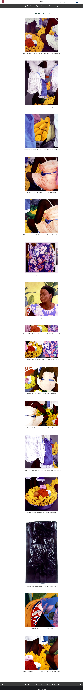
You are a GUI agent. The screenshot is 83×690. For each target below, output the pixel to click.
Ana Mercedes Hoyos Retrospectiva (37, 6)
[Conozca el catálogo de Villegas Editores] (41, 1)
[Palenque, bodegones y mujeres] (2, 5)
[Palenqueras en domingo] (80, 5)
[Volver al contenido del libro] (25, 6)
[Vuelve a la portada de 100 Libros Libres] (3, 2)
